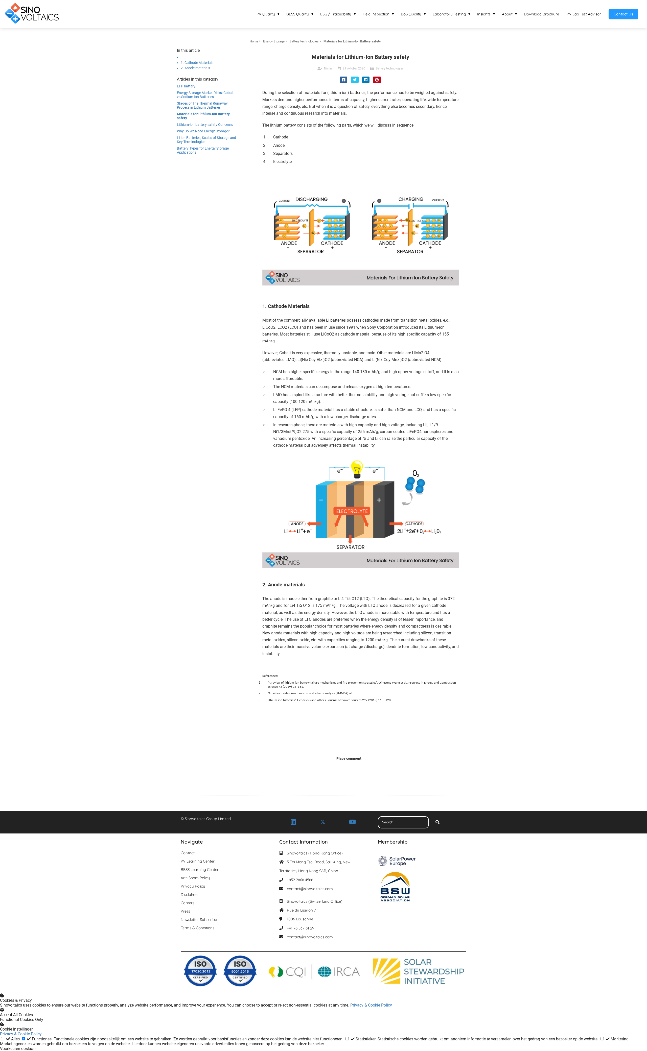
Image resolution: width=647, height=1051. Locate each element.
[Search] (437, 822)
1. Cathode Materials (197, 63)
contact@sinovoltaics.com (310, 888)
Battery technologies (390, 68)
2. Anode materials (195, 68)
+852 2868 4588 (300, 879)
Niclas (328, 68)
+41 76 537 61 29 (300, 928)
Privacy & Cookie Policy (371, 1005)
